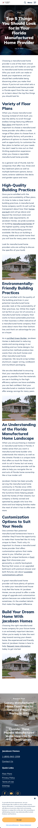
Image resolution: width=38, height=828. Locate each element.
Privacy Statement (25, 825)
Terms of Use (8, 781)
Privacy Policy (8, 777)
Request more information (19, 646)
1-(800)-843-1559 (11, 756)
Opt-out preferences (12, 825)
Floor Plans (7, 773)
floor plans (6, 124)
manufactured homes (22, 223)
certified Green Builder (17, 338)
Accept (19, 820)
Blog (19, 12)
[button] (35, 798)
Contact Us (7, 761)
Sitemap (6, 785)
